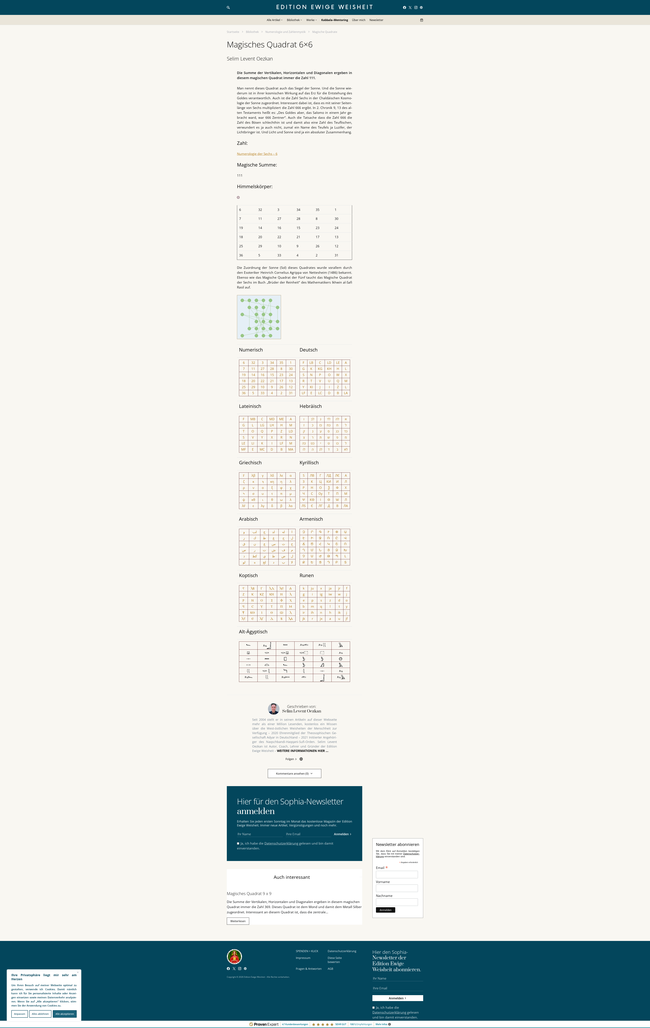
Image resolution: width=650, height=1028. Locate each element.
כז (320, 425)
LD (329, 362)
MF (243, 449)
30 (291, 368)
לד (328, 419)
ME (281, 419)
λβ (253, 475)
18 (244, 381)
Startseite (233, 32)
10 (262, 387)
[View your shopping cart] (421, 20)
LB (311, 362)
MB (252, 419)
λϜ (244, 505)
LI (253, 443)
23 (281, 374)
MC (262, 449)
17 (281, 381)
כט (312, 443)
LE (338, 362)
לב (312, 419)
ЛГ (320, 505)
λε (281, 475)
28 (272, 368)
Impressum (303, 958)
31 (291, 393)
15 (272, 374)
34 (272, 362)
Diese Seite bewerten (335, 960)
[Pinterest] (421, 7)
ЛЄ (337, 475)
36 (244, 393)
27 (262, 368)
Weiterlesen (238, 921)
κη (272, 481)
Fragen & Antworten (309, 969)
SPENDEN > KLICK (307, 951)
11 (253, 368)
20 (253, 381)
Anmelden (341, 834)
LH (272, 425)
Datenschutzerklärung (281, 843)
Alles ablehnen (40, 1013)
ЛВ (312, 475)
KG (320, 368)
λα (290, 505)
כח (328, 425)
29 (253, 387)
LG (262, 425)
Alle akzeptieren (65, 1013)
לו (304, 449)
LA (346, 393)
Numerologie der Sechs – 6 (257, 153)
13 (291, 381)
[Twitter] (410, 7)
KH (329, 368)
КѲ (312, 499)
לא (346, 449)
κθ (253, 499)
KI (311, 387)
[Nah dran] (78, 972)
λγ (262, 505)
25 (244, 387)
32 (253, 362)
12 (291, 387)
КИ (329, 481)
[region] (44, 995)
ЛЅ (304, 505)
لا (292, 562)
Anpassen (19, 1013)
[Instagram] (415, 7)
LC (320, 393)
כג (337, 431)
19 (244, 374)
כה (304, 443)
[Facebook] (404, 7)
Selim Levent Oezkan (250, 58)
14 (253, 374)
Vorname (383, 881)
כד (345, 431)
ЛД (329, 475)
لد (273, 531)
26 (281, 387)
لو (244, 562)
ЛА (346, 505)
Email (382, 867)
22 (262, 381)
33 (262, 393)
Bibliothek (252, 32)
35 (281, 362)
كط (254, 556)
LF (303, 393)
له (283, 531)
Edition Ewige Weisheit (325, 7)
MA (290, 449)
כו (337, 443)
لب (255, 531)
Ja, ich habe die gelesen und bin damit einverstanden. (285, 845)
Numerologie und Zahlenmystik (285, 32)
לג (320, 449)
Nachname (384, 895)
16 (262, 374)
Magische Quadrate (324, 32)
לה (337, 419)
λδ (272, 475)
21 (272, 381)
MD (272, 419)
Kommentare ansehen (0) (292, 773)
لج (264, 562)
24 (291, 374)
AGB (330, 969)
